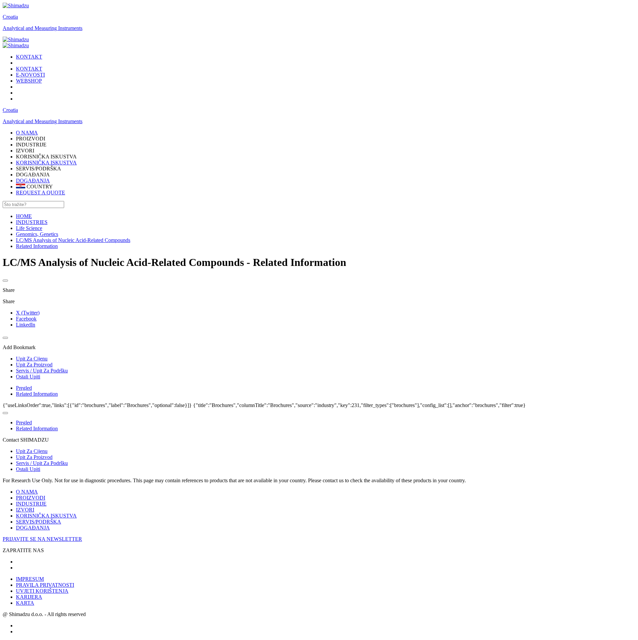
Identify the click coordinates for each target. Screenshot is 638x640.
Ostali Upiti (28, 469)
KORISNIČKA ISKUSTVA (46, 162)
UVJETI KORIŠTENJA (42, 591)
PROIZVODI (30, 498)
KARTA (25, 603)
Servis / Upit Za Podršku (42, 463)
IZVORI (25, 510)
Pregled (24, 388)
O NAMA (27, 492)
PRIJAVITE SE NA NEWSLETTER (42, 539)
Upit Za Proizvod (34, 457)
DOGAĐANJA (33, 180)
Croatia (10, 17)
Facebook (26, 318)
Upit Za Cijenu (32, 451)
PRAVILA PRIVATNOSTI (45, 585)
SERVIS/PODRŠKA (38, 522)
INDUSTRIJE (31, 504)
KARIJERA (29, 597)
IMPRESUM (30, 579)
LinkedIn (25, 324)
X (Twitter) (28, 313)
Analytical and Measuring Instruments (42, 28)
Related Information (37, 394)
